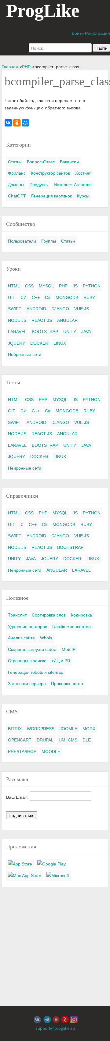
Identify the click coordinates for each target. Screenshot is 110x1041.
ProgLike (42, 11)
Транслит (17, 615)
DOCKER (39, 343)
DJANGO (60, 308)
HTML (14, 285)
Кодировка (81, 615)
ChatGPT (17, 196)
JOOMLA (68, 728)
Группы (48, 241)
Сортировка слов (49, 615)
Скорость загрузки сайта (32, 649)
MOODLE (51, 751)
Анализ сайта (21, 637)
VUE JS (81, 308)
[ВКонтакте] (8, 122)
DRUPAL (45, 739)
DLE (86, 739)
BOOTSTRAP (45, 331)
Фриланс (17, 173)
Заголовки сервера (27, 683)
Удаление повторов (27, 626)
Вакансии (69, 161)
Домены (16, 184)
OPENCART (19, 739)
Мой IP (68, 649)
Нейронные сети (24, 354)
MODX (88, 728)
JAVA (86, 331)
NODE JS (17, 320)
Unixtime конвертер (71, 626)
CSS (29, 285)
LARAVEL (17, 331)
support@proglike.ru (55, 1028)
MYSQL (46, 285)
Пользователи (22, 241)
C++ (36, 297)
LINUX (59, 343)
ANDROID (36, 308)
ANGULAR (67, 320)
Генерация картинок (51, 196)
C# (47, 297)
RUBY (89, 297)
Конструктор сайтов (50, 173)
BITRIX (15, 728)
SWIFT (14, 308)
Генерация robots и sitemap (35, 672)
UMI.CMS (68, 739)
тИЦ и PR (61, 660)
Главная (10, 66)
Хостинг (83, 173)
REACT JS (41, 320)
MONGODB (67, 297)
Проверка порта (67, 683)
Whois (46, 637)
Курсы (83, 196)
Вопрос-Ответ (41, 161)
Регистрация (97, 33)
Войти (78, 33)
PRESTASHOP (22, 751)
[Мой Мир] (25, 122)
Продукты (39, 184)
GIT (11, 297)
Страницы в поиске (27, 660)
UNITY (69, 331)
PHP (26, 66)
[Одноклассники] (16, 122)
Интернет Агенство (73, 184)
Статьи (15, 161)
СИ (23, 297)
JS (75, 285)
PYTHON (92, 285)
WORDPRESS (40, 728)
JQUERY (16, 343)
